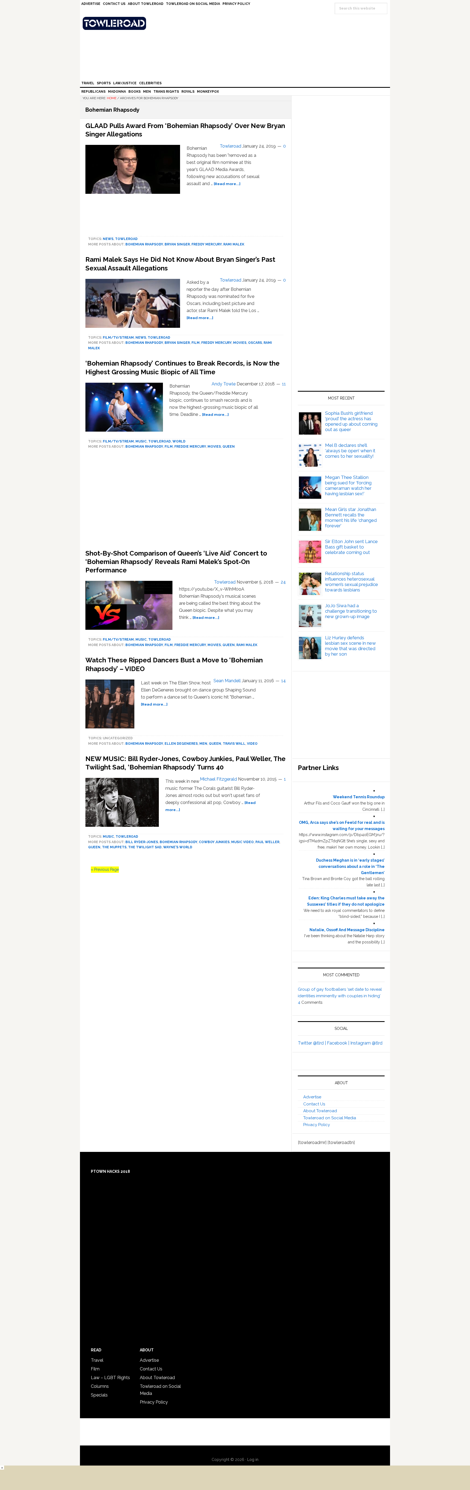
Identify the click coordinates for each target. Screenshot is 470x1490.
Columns (100, 1386)
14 (283, 680)
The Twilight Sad (145, 847)
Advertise (312, 1097)
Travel (97, 1360)
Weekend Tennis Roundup (359, 797)
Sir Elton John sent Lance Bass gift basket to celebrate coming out (351, 547)
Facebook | (338, 1043)
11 (284, 383)
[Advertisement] (341, 327)
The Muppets (114, 847)
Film (195, 343)
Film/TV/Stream (118, 337)
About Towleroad (320, 1110)
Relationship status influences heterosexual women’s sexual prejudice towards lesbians (351, 582)
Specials (99, 1395)
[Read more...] (227, 184)
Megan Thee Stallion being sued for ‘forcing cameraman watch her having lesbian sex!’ (348, 485)
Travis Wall (234, 744)
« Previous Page (105, 869)
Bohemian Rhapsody (144, 244)
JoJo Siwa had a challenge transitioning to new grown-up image (351, 611)
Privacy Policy (316, 1124)
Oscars (255, 343)
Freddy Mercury (206, 244)
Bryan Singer (177, 244)
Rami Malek (233, 244)
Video (252, 744)
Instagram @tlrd (366, 1043)
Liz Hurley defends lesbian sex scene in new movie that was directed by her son (350, 646)
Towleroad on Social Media (329, 1117)
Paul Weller (267, 842)
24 (283, 582)
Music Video (242, 842)
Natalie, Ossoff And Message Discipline (347, 930)
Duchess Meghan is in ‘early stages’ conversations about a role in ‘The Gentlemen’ (350, 866)
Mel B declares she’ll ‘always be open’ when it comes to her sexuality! (350, 450)
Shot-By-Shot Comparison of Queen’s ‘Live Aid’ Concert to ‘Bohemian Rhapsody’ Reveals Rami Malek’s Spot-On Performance (176, 561)
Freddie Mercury (190, 446)
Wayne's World (177, 847)
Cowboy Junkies (214, 842)
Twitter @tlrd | (312, 1043)
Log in (252, 1459)
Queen (228, 446)
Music (141, 441)
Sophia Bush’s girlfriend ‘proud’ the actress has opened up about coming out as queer (351, 421)
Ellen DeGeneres (181, 744)
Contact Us (314, 1104)
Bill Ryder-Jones (141, 842)
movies (239, 343)
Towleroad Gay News (236, 23)
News (108, 239)
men (203, 744)
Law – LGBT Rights (110, 1377)
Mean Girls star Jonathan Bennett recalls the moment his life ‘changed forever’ (351, 517)
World (178, 441)
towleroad (126, 239)
